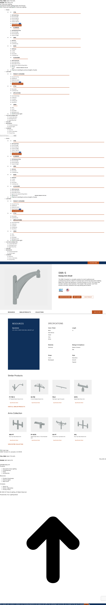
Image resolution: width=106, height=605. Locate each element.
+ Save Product (88, 297)
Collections (39, 312)
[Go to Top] (53, 602)
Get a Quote (77, 297)
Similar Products (25, 312)
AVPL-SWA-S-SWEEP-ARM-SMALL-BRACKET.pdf (23, 330)
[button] (26, 286)
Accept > (86, 604)
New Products (16, 23)
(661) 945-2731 (6, 2)
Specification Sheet (65, 297)
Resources (11, 312)
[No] (89, 604)
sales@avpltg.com (5, 464)
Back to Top (97, 312)
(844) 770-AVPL (7, 1)
